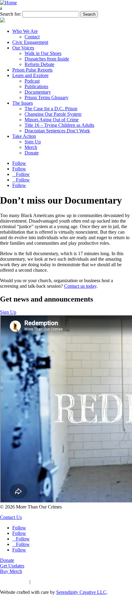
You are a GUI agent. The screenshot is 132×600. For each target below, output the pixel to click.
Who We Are (25, 31)
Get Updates (12, 565)
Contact (32, 36)
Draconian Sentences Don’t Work (57, 130)
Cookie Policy (45, 581)
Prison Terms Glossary (46, 97)
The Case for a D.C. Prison (51, 108)
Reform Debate (39, 64)
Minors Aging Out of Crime (52, 119)
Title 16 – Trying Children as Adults (59, 125)
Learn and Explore (30, 75)
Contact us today (80, 286)
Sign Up (33, 141)
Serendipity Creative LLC (81, 592)
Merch (31, 147)
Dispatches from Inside (47, 58)
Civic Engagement (30, 42)
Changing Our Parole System (53, 114)
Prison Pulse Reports (32, 69)
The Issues (22, 103)
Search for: (10, 14)
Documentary (38, 92)
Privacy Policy (14, 581)
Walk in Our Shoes (43, 53)
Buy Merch (11, 571)
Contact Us (11, 517)
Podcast (32, 81)
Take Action (24, 136)
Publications (36, 86)
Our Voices (23, 47)
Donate (32, 152)
